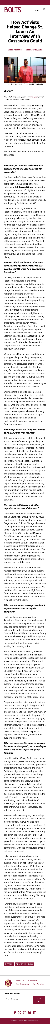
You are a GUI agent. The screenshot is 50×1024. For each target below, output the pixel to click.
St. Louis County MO (24, 964)
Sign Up (39, 1000)
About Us (20, 980)
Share (7, 90)
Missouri (9, 964)
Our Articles (38, 984)
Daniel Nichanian (15, 50)
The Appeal (34, 97)
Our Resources (22, 984)
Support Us (33, 980)
